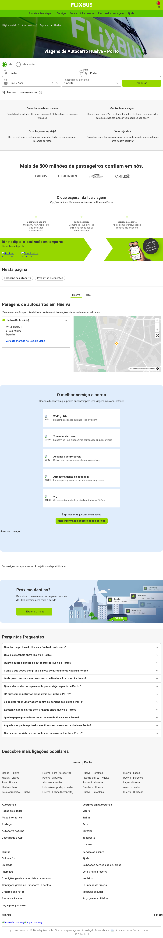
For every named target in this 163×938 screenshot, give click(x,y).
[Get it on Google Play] (13, 922)
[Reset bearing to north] (157, 329)
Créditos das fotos (13, 891)
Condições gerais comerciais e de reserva (26, 878)
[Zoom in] (157, 320)
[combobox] (44, 73)
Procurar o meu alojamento (22, 92)
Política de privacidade (41, 930)
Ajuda (85, 858)
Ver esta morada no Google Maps (25, 340)
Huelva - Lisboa (10, 777)
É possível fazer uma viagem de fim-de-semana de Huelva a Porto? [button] (44, 701)
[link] (81, 601)
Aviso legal (87, 930)
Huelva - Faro (9, 787)
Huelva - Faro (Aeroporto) (56, 772)
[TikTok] (159, 922)
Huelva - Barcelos (133, 777)
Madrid (86, 810)
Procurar (141, 83)
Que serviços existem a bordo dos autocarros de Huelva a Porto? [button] (43, 733)
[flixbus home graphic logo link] (81, 5)
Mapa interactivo (12, 817)
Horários (87, 878)
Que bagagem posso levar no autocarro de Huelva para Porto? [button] (41, 717)
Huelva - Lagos (131, 772)
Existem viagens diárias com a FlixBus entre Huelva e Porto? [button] (40, 709)
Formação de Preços (94, 885)
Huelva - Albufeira (52, 777)
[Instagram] (155, 922)
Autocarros (27, 25)
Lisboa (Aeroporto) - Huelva (57, 787)
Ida (10, 64)
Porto (87, 294)
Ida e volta (29, 64)
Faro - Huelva (9, 782)
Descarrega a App (12, 837)
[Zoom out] (157, 325)
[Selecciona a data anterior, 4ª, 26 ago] (52, 83)
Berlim (86, 817)
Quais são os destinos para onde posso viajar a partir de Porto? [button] (42, 686)
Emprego (7, 865)
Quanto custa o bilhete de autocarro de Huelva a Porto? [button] (37, 662)
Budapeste (88, 837)
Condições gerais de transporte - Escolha (26, 885)
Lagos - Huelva (131, 782)
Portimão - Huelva (93, 782)
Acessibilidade (102, 930)
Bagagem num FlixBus (95, 898)
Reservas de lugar (92, 891)
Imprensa (7, 871)
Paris (85, 824)
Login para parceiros (14, 905)
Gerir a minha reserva (94, 871)
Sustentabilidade (12, 898)
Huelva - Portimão (93, 772)
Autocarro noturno (13, 831)
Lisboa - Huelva (10, 772)
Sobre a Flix (8, 858)
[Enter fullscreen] (157, 335)
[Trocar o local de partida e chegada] (81, 73)
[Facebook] (154, 922)
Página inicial (9, 25)
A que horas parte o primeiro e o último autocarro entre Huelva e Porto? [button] (47, 725)
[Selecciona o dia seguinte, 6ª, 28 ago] (57, 83)
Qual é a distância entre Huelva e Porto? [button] (28, 655)
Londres (87, 844)
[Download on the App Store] (33, 922)
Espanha (43, 25)
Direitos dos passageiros (67, 930)
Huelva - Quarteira (133, 792)
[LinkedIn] (157, 922)
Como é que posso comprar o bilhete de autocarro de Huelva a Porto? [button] (46, 670)
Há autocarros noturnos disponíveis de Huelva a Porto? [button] (37, 694)
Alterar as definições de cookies (132, 930)
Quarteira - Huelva (93, 787)
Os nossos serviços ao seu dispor (102, 865)
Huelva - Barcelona (93, 792)
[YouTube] (156, 922)
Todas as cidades (12, 810)
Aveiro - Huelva (131, 787)
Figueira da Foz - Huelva (96, 777)
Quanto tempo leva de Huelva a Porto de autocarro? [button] (35, 647)
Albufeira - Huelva (52, 782)
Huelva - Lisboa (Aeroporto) (57, 792)
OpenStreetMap (148, 368)
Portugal (7, 824)
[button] (36, 320)
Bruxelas (87, 831)
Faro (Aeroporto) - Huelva (16, 792)
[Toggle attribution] (157, 369)
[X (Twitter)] (158, 922)
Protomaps (134, 368)
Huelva (57, 25)
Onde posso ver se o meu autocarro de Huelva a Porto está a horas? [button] (45, 678)
